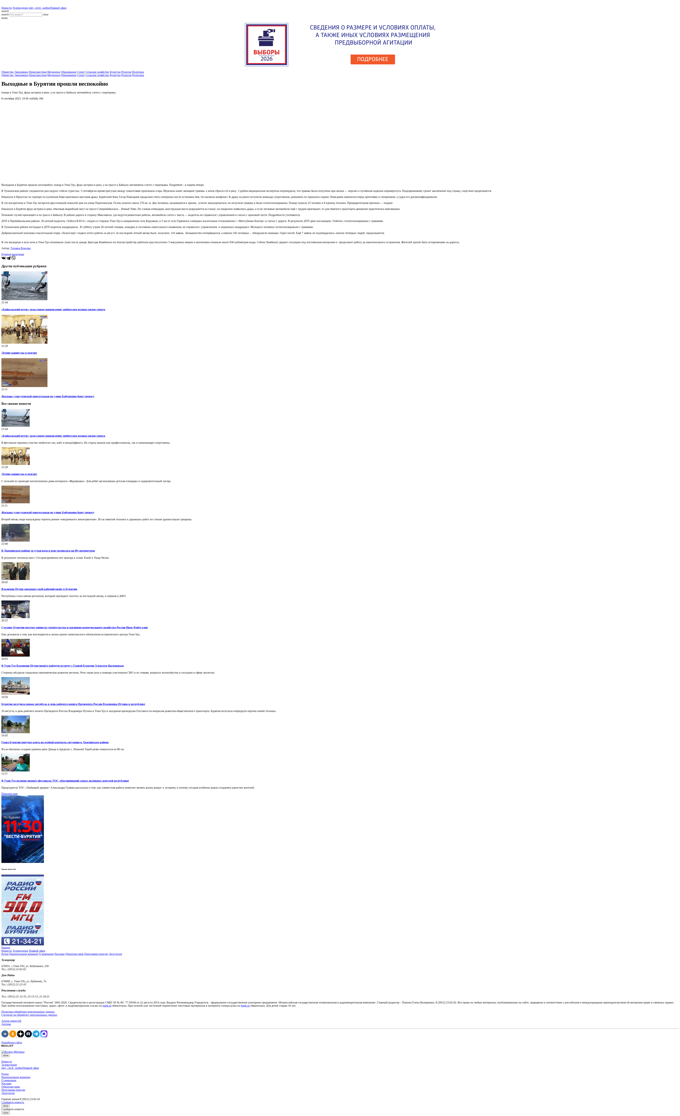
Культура (115, 71)
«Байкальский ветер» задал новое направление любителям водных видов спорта (53, 309)
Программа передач (96, 953)
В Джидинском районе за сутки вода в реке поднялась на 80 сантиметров (48, 550)
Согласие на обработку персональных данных (29, 1014)
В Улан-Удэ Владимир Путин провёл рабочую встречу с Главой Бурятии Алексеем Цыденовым (62, 665)
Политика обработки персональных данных (28, 1011)
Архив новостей (11, 1020)
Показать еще (9, 793)
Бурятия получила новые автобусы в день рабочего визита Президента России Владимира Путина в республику (73, 704)
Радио (5, 953)
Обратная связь (74, 953)
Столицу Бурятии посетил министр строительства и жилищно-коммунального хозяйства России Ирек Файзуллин (74, 627)
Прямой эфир (47, 7)
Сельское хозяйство (97, 71)
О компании (46, 953)
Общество (7, 71)
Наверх (5, 947)
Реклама (59, 953)
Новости (6, 7)
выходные (18, 254)
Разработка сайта (11, 1042)
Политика (138, 71)
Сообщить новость (12, 1102)
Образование (68, 71)
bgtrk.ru (107, 1005)
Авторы (6, 1024)
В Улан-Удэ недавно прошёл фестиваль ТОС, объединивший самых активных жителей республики (65, 780)
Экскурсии (115, 953)
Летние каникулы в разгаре (19, 352)
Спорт (81, 71)
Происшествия (38, 71)
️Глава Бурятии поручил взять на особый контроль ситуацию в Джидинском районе (55, 742)
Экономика (21, 71)
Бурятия (6, 254)
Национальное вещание (23, 953)
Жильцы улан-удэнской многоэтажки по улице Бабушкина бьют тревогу (47, 396)
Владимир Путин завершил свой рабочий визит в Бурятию (39, 589)
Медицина (53, 71)
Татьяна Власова (20, 248)
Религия (126, 71)
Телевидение (20, 7)
